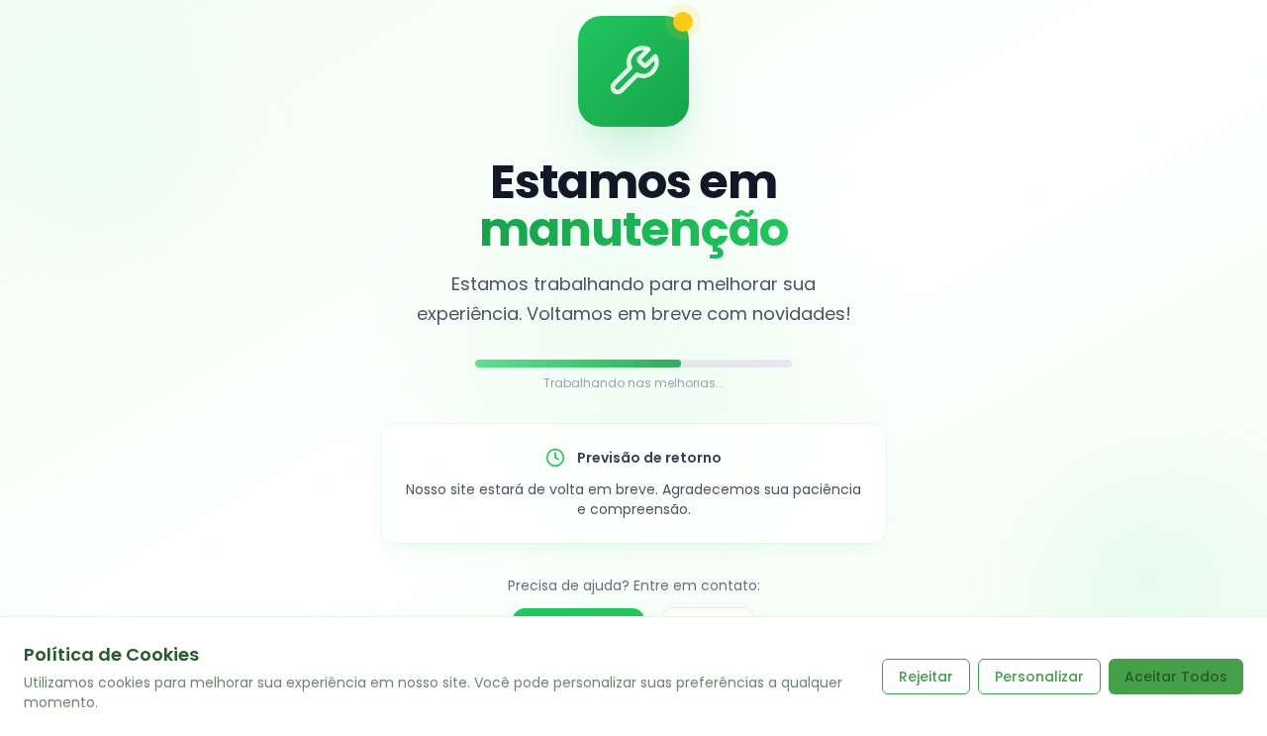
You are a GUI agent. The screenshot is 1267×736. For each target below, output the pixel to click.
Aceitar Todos (1175, 676)
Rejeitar (926, 676)
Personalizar (1039, 676)
